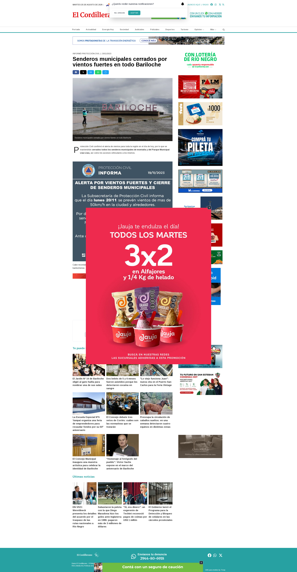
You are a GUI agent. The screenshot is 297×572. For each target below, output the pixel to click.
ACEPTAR (134, 13)
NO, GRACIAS (119, 13)
